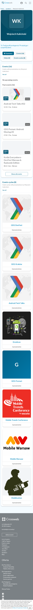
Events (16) (20, 53)
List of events (6, 539)
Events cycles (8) (19, 58)
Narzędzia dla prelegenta (10, 584)
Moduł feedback (8, 586)
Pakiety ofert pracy (8, 568)
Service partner (7, 579)
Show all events (16, 174)
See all (4, 74)
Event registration (8, 575)
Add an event (7, 573)
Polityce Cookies (27, 608)
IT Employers (5, 547)
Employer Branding (8, 567)
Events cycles (6, 543)
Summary (9, 53)
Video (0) (7, 58)
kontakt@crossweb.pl (8, 529)
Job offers (5, 549)
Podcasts (4, 545)
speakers (8, 8)
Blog (3, 554)
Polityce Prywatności (18, 608)
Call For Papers (6, 541)
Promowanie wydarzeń (9, 577)
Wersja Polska (6, 589)
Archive (4, 550)
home (2, 8)
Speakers (4, 552)
